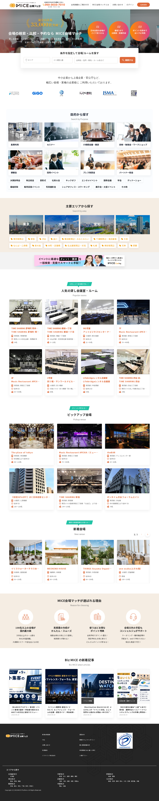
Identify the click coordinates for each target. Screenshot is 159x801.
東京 (27, 786)
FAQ (43, 740)
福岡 (109, 781)
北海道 (12, 776)
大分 (125, 781)
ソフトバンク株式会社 (48, 755)
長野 (68, 776)
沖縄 (138, 781)
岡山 (60, 786)
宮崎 (128, 781)
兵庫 (68, 781)
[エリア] (37, 60)
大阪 (64, 781)
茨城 (11, 786)
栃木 (15, 786)
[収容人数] (62, 60)
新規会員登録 (46, 734)
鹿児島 (133, 781)
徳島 (109, 776)
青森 (11, 781)
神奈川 (31, 786)
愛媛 (113, 776)
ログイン (130, 4)
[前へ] (141, 534)
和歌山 (77, 781)
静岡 (72, 776)
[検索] (53, 4)
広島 (64, 786)
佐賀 (113, 781)
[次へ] (147, 534)
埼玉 (19, 786)
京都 (60, 781)
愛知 (76, 776)
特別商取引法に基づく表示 (87, 750)
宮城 (15, 781)
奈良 (72, 781)
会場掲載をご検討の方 (80, 4)
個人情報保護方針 (85, 745)
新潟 (60, 776)
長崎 (117, 781)
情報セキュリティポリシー (87, 740)
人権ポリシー (83, 755)
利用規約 (44, 750)
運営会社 (82, 734)
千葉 (23, 786)
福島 (19, 781)
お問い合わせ (117, 4)
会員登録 (143, 4)
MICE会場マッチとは (100, 4)
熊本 (121, 781)
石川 (64, 776)
